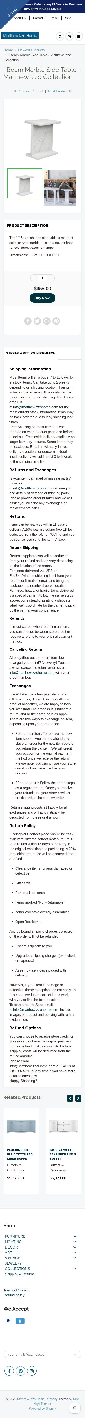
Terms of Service (17, 1290)
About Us (20, 18)
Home (8, 50)
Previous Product (30, 91)
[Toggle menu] (75, 1236)
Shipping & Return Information (30, 353)
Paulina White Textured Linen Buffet (63, 1154)
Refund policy (14, 1295)
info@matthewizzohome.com (35, 407)
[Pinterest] (20, 1371)
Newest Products (31, 50)
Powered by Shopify (42, 1408)
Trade (54, 18)
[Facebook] (9, 1371)
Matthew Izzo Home (31, 1399)
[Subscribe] (75, 1354)
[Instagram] (32, 1371)
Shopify (52, 1399)
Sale (68, 18)
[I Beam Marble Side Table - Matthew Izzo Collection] (42, 134)
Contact (38, 18)
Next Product (58, 91)
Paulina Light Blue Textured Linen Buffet (20, 1154)
